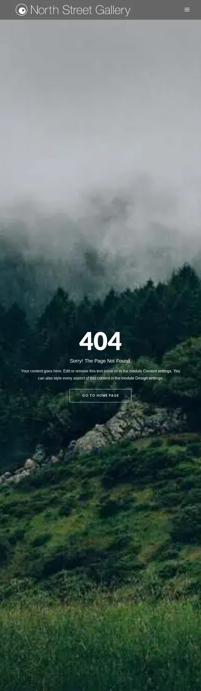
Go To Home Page (100, 395)
